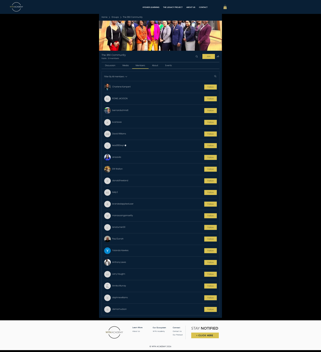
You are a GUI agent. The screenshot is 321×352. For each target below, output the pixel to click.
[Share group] (217, 56)
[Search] (196, 56)
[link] (110, 65)
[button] (225, 7)
